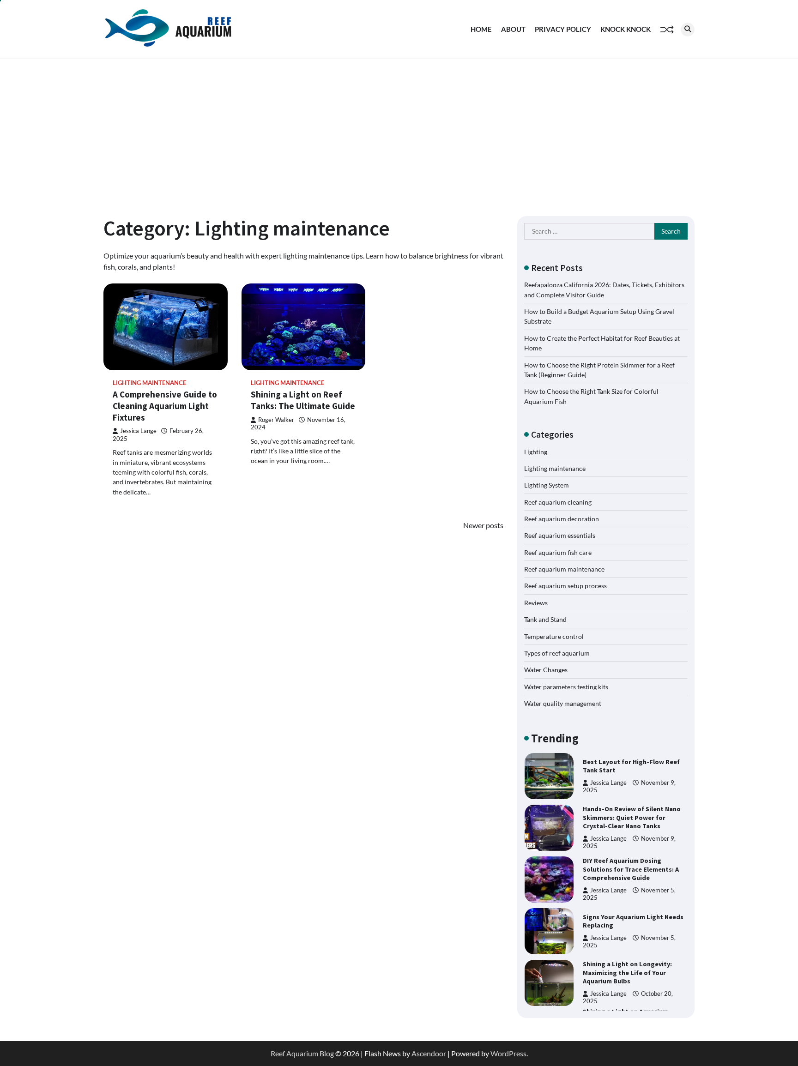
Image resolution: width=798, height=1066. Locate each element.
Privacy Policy (563, 29)
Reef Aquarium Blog (302, 1053)
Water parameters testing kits (566, 687)
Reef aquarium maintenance (564, 569)
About (513, 29)
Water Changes (546, 670)
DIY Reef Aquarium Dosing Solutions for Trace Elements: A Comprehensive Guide (631, 869)
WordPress (508, 1053)
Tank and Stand (545, 619)
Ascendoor (428, 1053)
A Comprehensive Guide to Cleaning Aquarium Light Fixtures (165, 406)
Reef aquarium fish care (558, 552)
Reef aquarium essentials (559, 535)
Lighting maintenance (149, 382)
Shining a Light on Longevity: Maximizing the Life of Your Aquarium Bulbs (627, 972)
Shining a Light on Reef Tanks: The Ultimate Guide (303, 400)
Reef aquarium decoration (561, 519)
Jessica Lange (138, 431)
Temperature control (554, 636)
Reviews (536, 603)
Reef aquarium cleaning (558, 502)
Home (481, 29)
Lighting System (546, 485)
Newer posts (483, 525)
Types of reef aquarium (557, 653)
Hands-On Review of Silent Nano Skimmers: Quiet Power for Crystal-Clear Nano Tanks (632, 817)
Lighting (535, 452)
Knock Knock (625, 29)
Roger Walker (276, 419)
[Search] (688, 29)
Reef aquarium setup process (565, 586)
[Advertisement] (399, 128)
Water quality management (562, 703)
